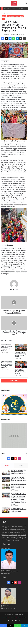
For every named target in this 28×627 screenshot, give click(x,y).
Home (4, 13)
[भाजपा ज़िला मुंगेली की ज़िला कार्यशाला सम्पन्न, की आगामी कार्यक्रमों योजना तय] (21, 347)
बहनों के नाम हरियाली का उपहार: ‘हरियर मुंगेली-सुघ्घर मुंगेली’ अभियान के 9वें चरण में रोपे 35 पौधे (18, 471)
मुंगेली (17, 16)
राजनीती (21, 16)
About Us (8, 617)
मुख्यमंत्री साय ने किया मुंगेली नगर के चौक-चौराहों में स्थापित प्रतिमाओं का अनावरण (20, 371)
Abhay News (6, 34)
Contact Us (14, 617)
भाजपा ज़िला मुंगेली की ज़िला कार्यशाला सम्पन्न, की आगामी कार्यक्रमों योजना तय (20, 355)
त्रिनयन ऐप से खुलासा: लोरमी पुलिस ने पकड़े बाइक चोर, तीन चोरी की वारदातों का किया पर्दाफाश (18, 479)
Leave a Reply (14, 380)
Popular (21, 465)
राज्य (7, 13)
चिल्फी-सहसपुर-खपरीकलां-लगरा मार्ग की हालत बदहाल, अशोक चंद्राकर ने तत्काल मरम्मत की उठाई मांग (18, 487)
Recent (7, 465)
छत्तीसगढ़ (10, 13)
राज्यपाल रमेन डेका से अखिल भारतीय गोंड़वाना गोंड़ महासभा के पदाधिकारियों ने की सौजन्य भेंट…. (6, 347)
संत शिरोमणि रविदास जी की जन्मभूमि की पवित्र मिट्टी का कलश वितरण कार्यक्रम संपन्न (18, 510)
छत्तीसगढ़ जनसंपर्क (11, 16)
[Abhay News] (14, 3)
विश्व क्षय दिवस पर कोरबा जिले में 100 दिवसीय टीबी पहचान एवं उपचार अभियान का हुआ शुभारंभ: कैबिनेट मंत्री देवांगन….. (7, 364)
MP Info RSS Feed (22, 617)
